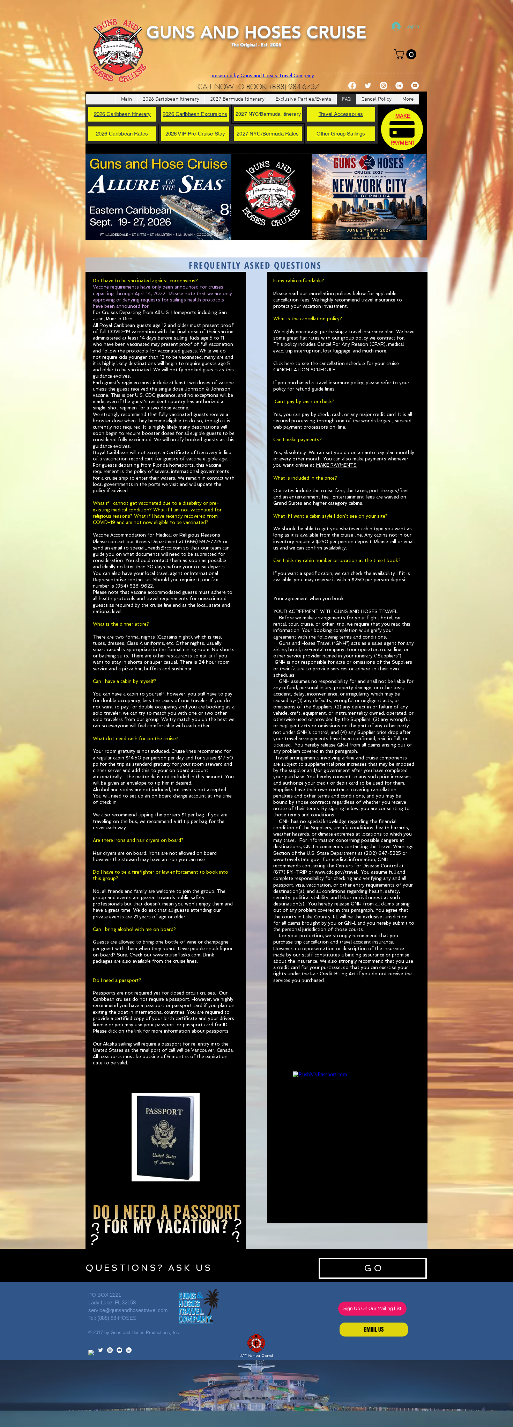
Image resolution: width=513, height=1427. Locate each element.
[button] (406, 54)
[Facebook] (352, 85)
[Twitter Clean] (368, 85)
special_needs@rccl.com (156, 548)
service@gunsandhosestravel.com (128, 1310)
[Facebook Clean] (91, 1352)
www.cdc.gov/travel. (336, 872)
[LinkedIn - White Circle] (399, 85)
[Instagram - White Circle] (383, 85)
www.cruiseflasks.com (176, 955)
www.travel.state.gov (296, 859)
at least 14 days (139, 338)
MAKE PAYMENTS (336, 465)
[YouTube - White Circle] (415, 85)
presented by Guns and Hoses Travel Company (262, 75)
